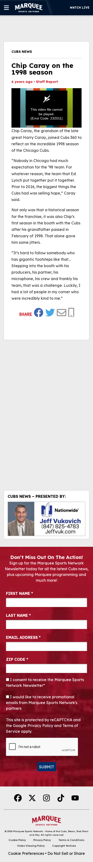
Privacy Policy (42, 840)
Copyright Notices (64, 845)
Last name (18, 615)
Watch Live (79, 7)
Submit (46, 766)
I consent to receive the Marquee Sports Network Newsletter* (45, 682)
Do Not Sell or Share (66, 853)
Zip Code (17, 659)
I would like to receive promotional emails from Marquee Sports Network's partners (41, 702)
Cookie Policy (17, 840)
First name (19, 593)
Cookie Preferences (26, 853)
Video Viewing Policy (31, 845)
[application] (46, 108)
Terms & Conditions (71, 840)
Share (25, 314)
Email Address (23, 637)
